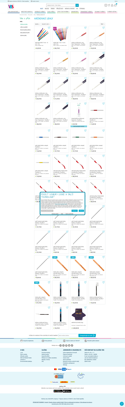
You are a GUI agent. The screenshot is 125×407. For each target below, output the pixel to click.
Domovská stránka (23, 14)
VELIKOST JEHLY (45, 24)
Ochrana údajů (55, 213)
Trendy (53, 8)
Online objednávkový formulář (70, 352)
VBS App (65, 365)
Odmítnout (74, 210)
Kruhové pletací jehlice (25, 30)
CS (116, 1)
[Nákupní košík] (115, 5)
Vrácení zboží (66, 358)
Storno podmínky (67, 359)
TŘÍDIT (102, 24)
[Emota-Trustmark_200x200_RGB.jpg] (81, 375)
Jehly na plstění (23, 27)
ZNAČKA (37, 24)
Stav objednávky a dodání (90, 359)
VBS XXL (47, 8)
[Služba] (105, 5)
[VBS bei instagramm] (63, 345)
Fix (77, 8)
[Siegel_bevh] (58, 376)
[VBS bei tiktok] (72, 345)
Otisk (62, 213)
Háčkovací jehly (23, 24)
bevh (57, 374)
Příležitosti (59, 8)
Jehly (34, 14)
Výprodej (82, 8)
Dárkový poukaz (45, 354)
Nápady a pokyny (70, 8)
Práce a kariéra (23, 354)
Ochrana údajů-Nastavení (47, 210)
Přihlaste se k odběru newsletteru (49, 358)
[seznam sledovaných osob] (109, 5)
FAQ (43, 361)
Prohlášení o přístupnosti (68, 363)
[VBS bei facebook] (60, 345)
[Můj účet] (112, 5)
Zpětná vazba (87, 361)
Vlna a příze (30, 14)
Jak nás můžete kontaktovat (90, 358)
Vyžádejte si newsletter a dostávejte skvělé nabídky (43, 335)
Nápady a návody (46, 359)
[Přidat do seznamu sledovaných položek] (49, 28)
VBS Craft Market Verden (26, 358)
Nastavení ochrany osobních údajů (71, 361)
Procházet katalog (46, 352)
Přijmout (81, 210)
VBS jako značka (24, 356)
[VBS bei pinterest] (66, 345)
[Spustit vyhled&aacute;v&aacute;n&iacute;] (77, 5)
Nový (41, 8)
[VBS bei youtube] (69, 345)
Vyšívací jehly (23, 35)
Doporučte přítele (45, 356)
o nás (21, 352)
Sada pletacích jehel (24, 32)
